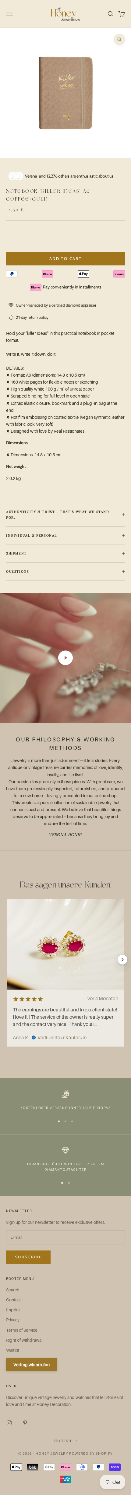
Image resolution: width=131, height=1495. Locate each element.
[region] (65, 1100)
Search (12, 1289)
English (63, 1440)
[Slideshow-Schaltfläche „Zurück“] (8, 959)
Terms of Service (21, 1330)
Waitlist (12, 1350)
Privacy (12, 1319)
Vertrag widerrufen (31, 1364)
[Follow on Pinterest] (25, 1423)
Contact (13, 1299)
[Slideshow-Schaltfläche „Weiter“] (122, 959)
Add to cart (65, 258)
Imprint (13, 1309)
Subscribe (28, 1256)
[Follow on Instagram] (9, 1423)
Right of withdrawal (24, 1340)
